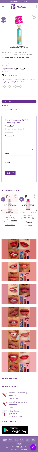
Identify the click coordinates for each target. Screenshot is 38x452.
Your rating (9, 126)
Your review (9, 136)
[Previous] (1, 215)
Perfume (24, 82)
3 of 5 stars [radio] (14, 129)
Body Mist (28, 54)
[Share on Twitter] (10, 86)
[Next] (36, 215)
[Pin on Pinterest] (18, 86)
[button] (3, 6)
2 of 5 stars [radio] (9, 129)
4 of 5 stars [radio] (20, 129)
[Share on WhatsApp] (3, 86)
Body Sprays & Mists (8, 82)
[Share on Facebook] (7, 86)
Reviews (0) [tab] (7, 101)
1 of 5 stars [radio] (5, 129)
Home (4, 53)
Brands (18, 53)
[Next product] (3, 64)
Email (7, 163)
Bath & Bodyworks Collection (15, 53)
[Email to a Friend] (14, 86)
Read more (9, 224)
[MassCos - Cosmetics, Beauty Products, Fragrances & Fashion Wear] (19, 6)
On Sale (17, 82)
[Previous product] (7, 64)
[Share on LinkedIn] (21, 86)
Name (7, 153)
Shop (10, 53)
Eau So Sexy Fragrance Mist (9, 218)
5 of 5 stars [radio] (8, 132)
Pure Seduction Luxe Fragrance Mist (28, 218)
